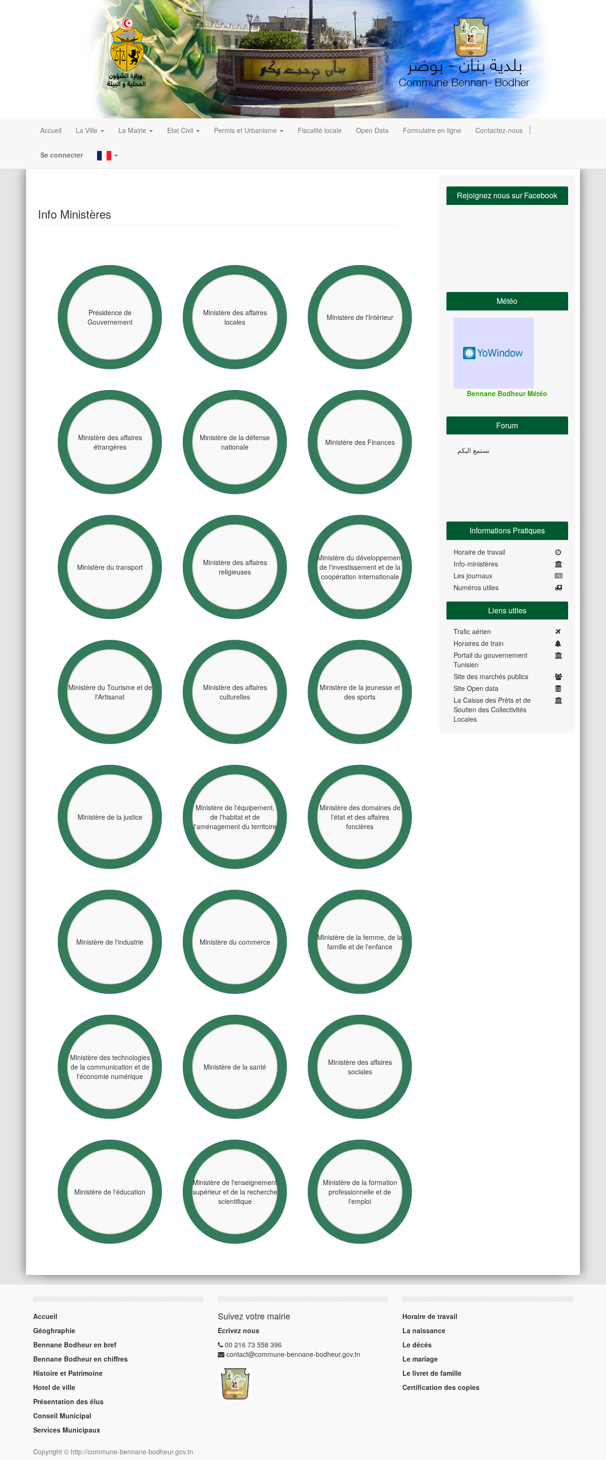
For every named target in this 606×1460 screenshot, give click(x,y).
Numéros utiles (476, 587)
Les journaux (473, 575)
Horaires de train (479, 643)
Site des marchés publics (491, 676)
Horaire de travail (479, 552)
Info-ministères (476, 563)
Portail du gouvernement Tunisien (490, 659)
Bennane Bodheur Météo (507, 393)
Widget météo (494, 353)
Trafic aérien (472, 631)
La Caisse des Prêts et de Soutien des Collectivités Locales (492, 709)
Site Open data (476, 688)
